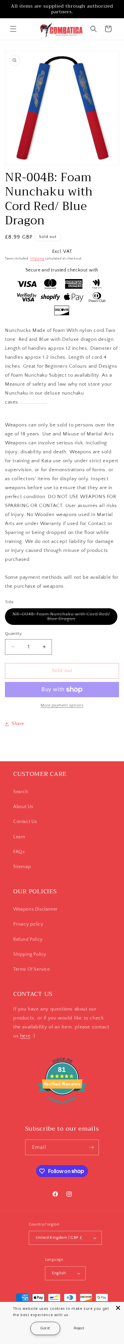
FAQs (18, 852)
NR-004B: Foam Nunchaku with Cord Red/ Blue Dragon (61, 618)
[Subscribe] (91, 1147)
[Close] (118, 1308)
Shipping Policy (29, 954)
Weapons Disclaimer (35, 909)
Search (20, 791)
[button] (13, 29)
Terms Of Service (31, 969)
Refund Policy (28, 939)
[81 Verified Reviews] (62, 1107)
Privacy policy (28, 924)
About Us (23, 806)
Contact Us (25, 821)
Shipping (37, 259)
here (25, 1036)
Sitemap (22, 866)
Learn (19, 837)
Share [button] (18, 723)
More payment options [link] (62, 705)
